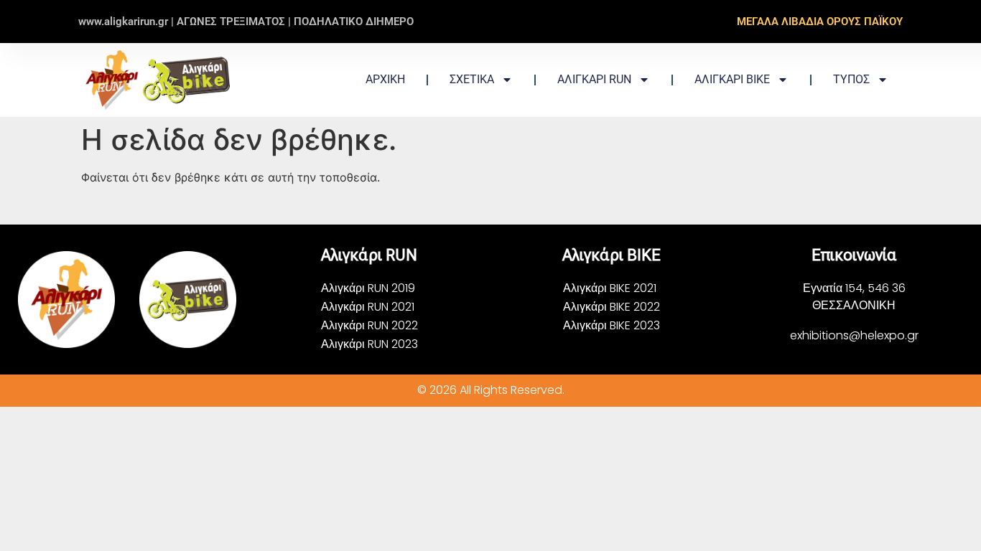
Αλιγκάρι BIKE (732, 79)
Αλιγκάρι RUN (594, 79)
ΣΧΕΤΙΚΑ (472, 79)
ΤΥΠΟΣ (851, 79)
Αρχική (385, 79)
